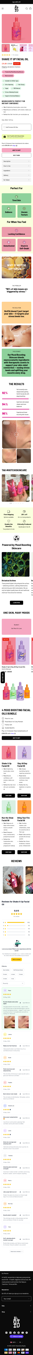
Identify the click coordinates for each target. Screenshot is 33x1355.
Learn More (16, 602)
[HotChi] (16, 8)
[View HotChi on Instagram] (6, 1332)
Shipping (4, 67)
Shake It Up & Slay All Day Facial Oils (13, 667)
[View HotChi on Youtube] (22, 1332)
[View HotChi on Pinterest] (18, 1332)
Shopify (24, 1346)
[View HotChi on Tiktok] (10, 1332)
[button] (26, 8)
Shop (3, 1312)
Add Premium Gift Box (12, 127)
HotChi (13, 1346)
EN (20, 1342)
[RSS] (26, 1332)
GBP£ (14, 1342)
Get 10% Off (3, 677)
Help (3, 1306)
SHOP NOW (8, 795)
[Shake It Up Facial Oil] (6, 48)
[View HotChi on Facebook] (14, 1332)
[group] (16, 2)
